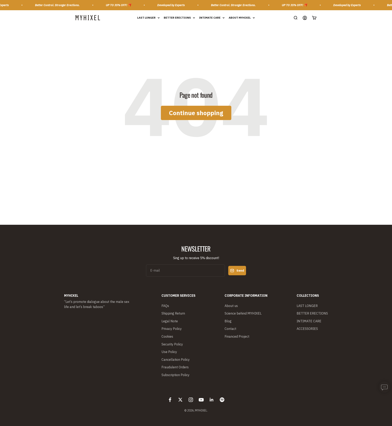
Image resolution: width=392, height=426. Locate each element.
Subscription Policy (175, 375)
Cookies (167, 336)
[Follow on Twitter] (180, 399)
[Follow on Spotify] (222, 399)
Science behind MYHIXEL (243, 313)
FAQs (165, 306)
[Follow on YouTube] (201, 399)
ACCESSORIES (307, 329)
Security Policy (172, 344)
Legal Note (169, 321)
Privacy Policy (171, 329)
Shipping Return (173, 313)
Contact (230, 329)
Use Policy (169, 352)
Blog (228, 321)
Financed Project (237, 336)
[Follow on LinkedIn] (211, 399)
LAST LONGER (146, 17)
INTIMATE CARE (209, 17)
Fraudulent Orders (175, 367)
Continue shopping (196, 113)
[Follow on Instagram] (191, 399)
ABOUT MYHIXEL (240, 17)
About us (231, 306)
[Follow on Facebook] (170, 399)
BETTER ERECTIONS (177, 17)
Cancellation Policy (175, 359)
